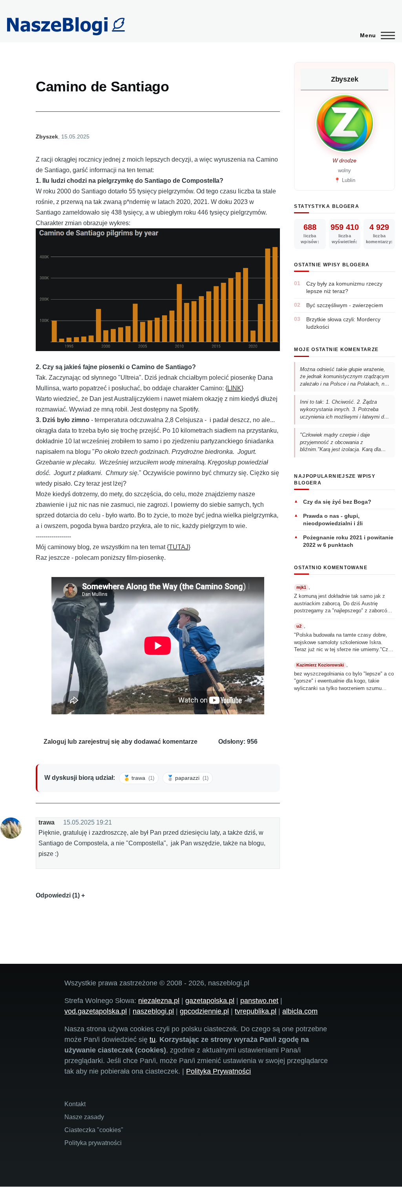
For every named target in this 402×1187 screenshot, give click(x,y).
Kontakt (75, 1104)
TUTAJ (178, 547)
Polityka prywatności (93, 1143)
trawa (46, 822)
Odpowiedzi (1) (58, 895)
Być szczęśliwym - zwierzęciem (344, 305)
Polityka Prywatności (218, 1071)
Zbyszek (47, 136)
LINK (234, 388)
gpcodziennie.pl (204, 1011)
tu (152, 1039)
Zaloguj (55, 741)
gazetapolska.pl (209, 1001)
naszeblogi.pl (153, 1011)
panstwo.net (259, 1001)
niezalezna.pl (158, 1001)
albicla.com (300, 1011)
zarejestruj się (99, 741)
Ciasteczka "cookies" (93, 1130)
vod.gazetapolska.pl (95, 1011)
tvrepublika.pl (255, 1011)
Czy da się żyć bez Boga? (337, 502)
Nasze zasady (84, 1117)
